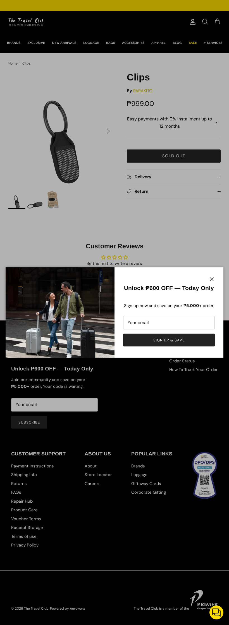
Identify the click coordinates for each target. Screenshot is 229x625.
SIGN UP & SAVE (169, 340)
